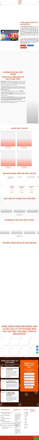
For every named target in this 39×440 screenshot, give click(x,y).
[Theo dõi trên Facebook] (5, 190)
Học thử (36, 438)
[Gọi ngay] (37, 353)
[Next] (36, 11)
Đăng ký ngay (29, 387)
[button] (37, 2)
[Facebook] (37, 347)
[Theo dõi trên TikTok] (7, 190)
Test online (36, 436)
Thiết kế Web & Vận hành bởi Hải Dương (25, 438)
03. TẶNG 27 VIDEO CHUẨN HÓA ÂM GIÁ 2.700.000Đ (10, 394)
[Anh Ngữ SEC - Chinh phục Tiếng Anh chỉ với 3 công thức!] (20, 2)
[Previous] (2, 11)
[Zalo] (37, 350)
